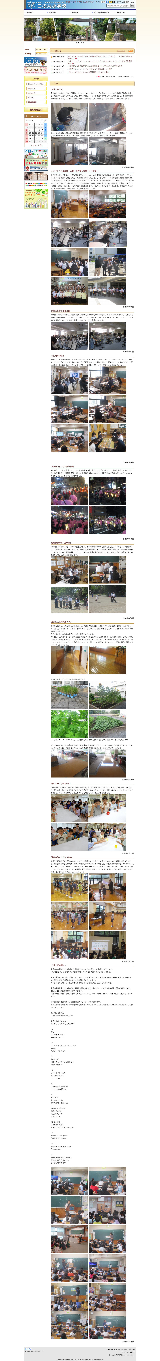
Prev (27, 29)
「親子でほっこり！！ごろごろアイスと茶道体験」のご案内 (90, 69)
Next (133, 29)
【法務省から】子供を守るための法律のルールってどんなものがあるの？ (95, 66)
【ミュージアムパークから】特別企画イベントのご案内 (88, 72)
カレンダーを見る (36, 145)
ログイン (28, 1349)
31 (30, 141)
